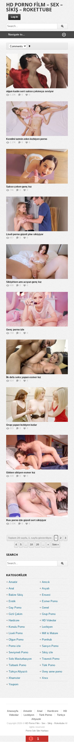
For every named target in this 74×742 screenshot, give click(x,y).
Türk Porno (48, 665)
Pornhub (47, 639)
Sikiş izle (47, 652)
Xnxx (45, 677)
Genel (45, 607)
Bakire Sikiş (16, 594)
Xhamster (14, 677)
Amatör (13, 582)
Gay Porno (15, 607)
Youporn (13, 684)
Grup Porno (49, 614)
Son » (55, 544)
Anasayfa (12, 711)
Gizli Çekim (15, 614)
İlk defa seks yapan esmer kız (23, 377)
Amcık (46, 582)
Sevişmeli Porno (18, 652)
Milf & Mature (50, 633)
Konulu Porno (17, 626)
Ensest (46, 594)
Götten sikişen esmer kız (20, 472)
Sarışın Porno (50, 646)
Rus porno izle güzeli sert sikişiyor (26, 520)
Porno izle (15, 646)
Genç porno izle (15, 329)
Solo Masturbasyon (20, 658)
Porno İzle (31, 730)
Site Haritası (42, 730)
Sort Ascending (29, 46)
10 (31, 544)
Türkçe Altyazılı (18, 671)
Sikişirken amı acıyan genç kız (24, 282)
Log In (14, 16)
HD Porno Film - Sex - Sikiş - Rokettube (45, 723)
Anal (11, 588)
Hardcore (14, 620)
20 (37, 544)
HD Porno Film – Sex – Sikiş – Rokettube (34, 7)
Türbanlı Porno (17, 665)
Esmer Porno (50, 601)
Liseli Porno (16, 633)
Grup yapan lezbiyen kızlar (21, 424)
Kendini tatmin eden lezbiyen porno (26, 139)
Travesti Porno (50, 658)
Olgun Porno (16, 639)
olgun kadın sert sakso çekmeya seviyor (30, 91)
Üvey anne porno (52, 671)
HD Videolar (49, 620)
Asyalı (46, 588)
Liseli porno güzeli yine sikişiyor (24, 234)
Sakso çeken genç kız (19, 186)
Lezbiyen (47, 626)
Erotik (12, 601)
